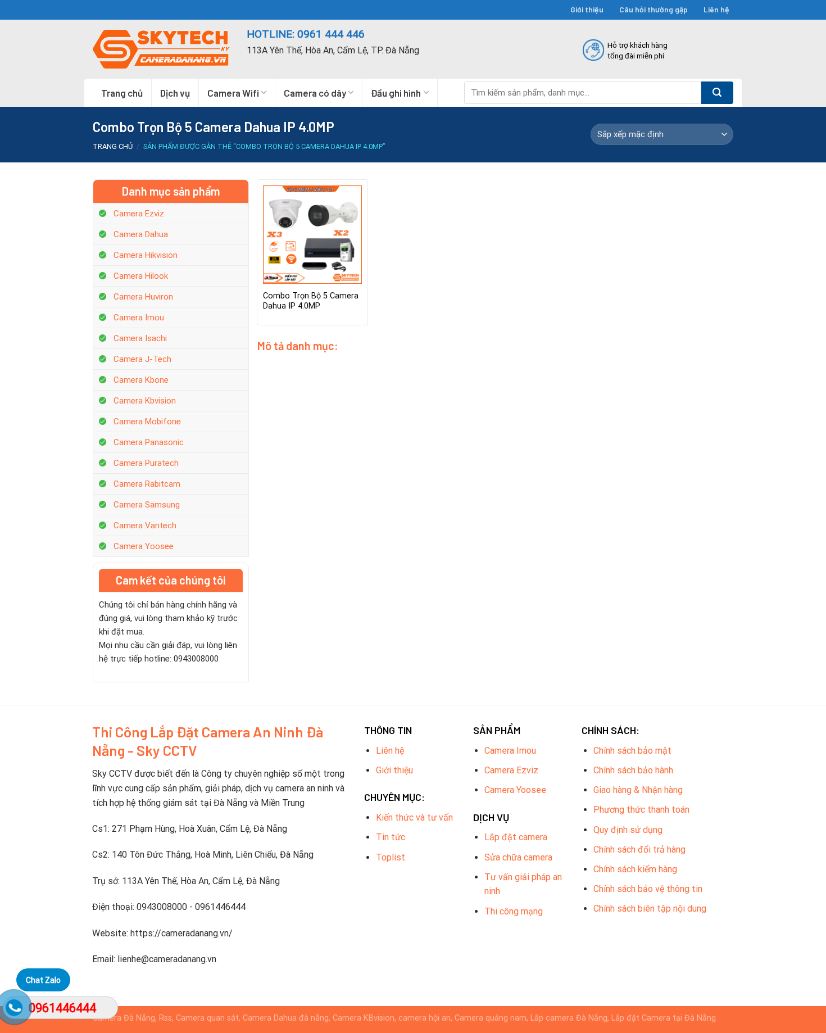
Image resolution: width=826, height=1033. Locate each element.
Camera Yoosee (144, 546)
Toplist (390, 857)
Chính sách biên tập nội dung (649, 908)
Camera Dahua (141, 234)
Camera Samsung (147, 505)
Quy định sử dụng (627, 829)
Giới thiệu (586, 9)
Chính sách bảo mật (632, 750)
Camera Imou (139, 317)
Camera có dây (315, 92)
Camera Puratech (146, 463)
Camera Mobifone (147, 421)
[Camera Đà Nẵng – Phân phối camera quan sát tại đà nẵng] (161, 49)
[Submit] (717, 92)
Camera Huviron (143, 297)
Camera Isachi (140, 338)
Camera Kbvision (145, 401)
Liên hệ (716, 9)
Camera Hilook (141, 276)
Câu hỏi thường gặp (653, 9)
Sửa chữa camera (518, 857)
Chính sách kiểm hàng (635, 869)
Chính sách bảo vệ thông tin (647, 889)
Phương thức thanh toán (641, 809)
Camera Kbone (141, 380)
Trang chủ (122, 92)
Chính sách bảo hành (633, 770)
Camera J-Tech (142, 359)
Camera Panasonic (149, 442)
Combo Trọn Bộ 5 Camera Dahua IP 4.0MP (310, 301)
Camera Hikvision (146, 255)
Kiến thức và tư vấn (414, 817)
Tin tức (390, 837)
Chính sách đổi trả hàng (639, 849)
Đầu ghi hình (396, 92)
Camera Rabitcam (147, 484)
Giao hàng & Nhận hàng (638, 790)
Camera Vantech (145, 525)
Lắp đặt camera (515, 837)
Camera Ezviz (139, 214)
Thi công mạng (513, 911)
